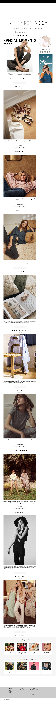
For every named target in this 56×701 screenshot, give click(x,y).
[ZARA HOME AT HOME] (20, 356)
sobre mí (17, 28)
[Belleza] (46, 650)
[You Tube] (50, 1)
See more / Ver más (20, 147)
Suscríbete (34, 695)
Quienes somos (10, 689)
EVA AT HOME (20, 151)
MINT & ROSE (20, 87)
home (14, 28)
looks (36, 28)
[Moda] (22, 650)
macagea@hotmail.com (45, 49)
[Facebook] (46, 1)
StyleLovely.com (28, 0)
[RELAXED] (20, 237)
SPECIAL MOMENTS (20, 35)
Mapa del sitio (10, 691)
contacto (41, 28)
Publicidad (10, 690)
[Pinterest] (48, 1)
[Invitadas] (46, 669)
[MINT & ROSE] (20, 114)
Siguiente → (22, 635)
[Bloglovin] (45, 52)
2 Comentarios (20, 80)
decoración (26, 28)
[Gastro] (34, 650)
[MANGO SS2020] (20, 602)
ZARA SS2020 (20, 512)
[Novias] (10, 650)
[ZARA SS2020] (20, 540)
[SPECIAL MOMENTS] (20, 57)
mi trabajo (21, 28)
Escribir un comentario (20, 204)
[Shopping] (10, 669)
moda (33, 28)
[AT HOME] (20, 416)
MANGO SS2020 (20, 577)
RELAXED (20, 210)
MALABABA (20, 272)
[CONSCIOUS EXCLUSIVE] (20, 477)
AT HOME (19, 391)
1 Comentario (20, 145)
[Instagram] (49, 1)
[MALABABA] (20, 297)
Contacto (10, 692)
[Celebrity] (22, 669)
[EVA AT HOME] (20, 176)
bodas (30, 28)
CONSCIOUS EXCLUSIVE (20, 450)
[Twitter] (47, 1)
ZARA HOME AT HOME (20, 331)
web (38, 28)
